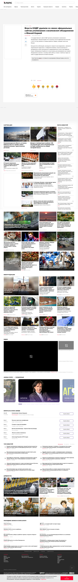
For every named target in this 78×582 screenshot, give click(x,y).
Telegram (59, 557)
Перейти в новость (55, 372)
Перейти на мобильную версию (10, 569)
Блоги (32, 6)
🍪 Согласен (67, 578)
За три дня (60, 444)
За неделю (66, 444)
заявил (40, 58)
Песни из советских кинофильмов (20, 420)
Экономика (6, 561)
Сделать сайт (36, 551)
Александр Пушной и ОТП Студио (20, 436)
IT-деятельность (50, 551)
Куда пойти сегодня (44, 557)
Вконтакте (60, 556)
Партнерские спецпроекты (27, 557)
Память (71, 6)
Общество (6, 558)
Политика (39, 80)
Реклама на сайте (28, 551)
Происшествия (24, 6)
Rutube (59, 560)
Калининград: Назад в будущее (19, 413)
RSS (58, 562)
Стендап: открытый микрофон (19, 424)
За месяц (72, 444)
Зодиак (57, 6)
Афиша (16, 6)
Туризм (39, 6)
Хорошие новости (48, 6)
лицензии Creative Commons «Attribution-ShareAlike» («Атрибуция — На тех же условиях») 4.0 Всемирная (56, 573)
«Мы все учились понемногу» (19, 432)
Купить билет (66, 413)
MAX (58, 558)
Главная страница (43, 556)
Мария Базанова (37, 35)
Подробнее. (43, 579)
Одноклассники (61, 559)
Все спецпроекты (25, 556)
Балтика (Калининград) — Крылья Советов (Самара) (24, 428)
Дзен (59, 561)
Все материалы (7, 6)
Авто (5, 559)
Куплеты (64, 6)
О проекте (43, 551)
